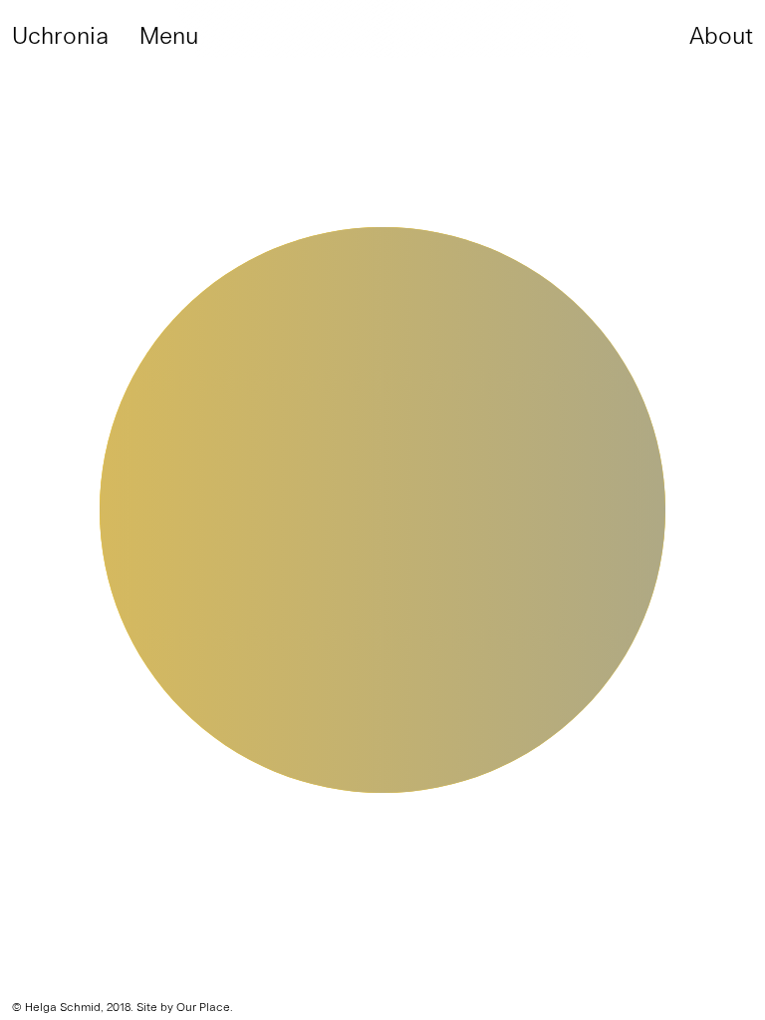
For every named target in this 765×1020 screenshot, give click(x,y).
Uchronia (60, 34)
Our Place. (204, 1006)
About (721, 34)
